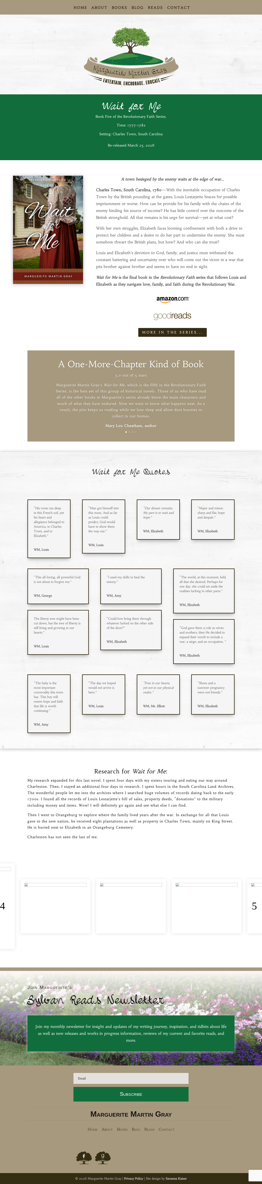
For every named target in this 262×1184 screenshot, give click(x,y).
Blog (138, 8)
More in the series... (172, 332)
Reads (155, 8)
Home (80, 8)
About (99, 8)
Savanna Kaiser (176, 1178)
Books (119, 8)
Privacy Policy (133, 1178)
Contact (178, 8)
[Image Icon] (84, 1157)
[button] (5, 906)
